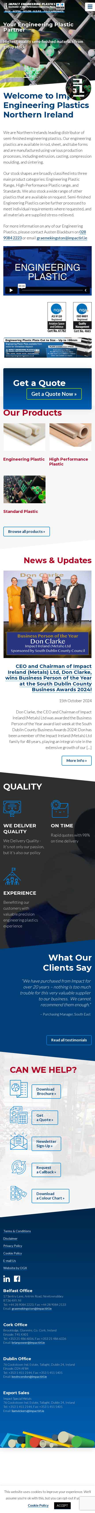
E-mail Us (9, 1260)
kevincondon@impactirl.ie (29, 1376)
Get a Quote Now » (54, 394)
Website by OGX (15, 1268)
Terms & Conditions (17, 1231)
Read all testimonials (69, 1040)
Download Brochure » (46, 1091)
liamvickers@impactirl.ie (28, 1411)
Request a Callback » (46, 1169)
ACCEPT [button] (62, 1505)
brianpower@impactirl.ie (28, 1342)
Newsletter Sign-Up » (46, 1143)
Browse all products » (26, 531)
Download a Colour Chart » (50, 1195)
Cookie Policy (12, 1253)
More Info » (76, 760)
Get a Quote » (44, 1117)
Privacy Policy (12, 1246)
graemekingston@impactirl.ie (62, 237)
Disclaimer (10, 1238)
